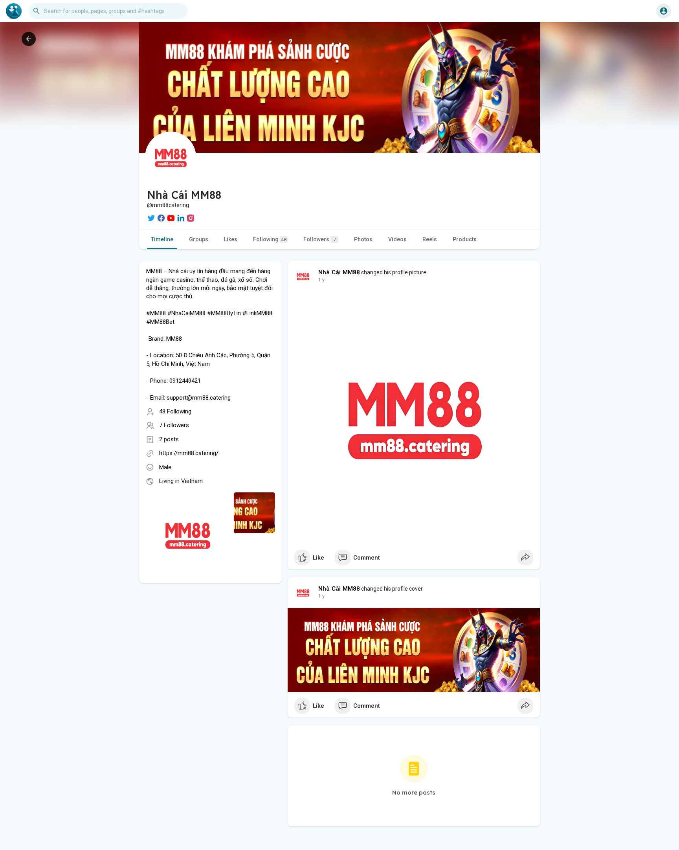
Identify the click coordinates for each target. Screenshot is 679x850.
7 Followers (174, 425)
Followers (319, 239)
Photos (363, 239)
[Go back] (29, 39)
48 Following (175, 411)
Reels (429, 239)
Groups (198, 239)
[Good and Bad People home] (14, 11)
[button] (663, 11)
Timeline (162, 239)
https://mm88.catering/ (188, 453)
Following (269, 239)
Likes (230, 239)
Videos (397, 239)
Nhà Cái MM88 (339, 272)
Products (465, 239)
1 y (321, 280)
